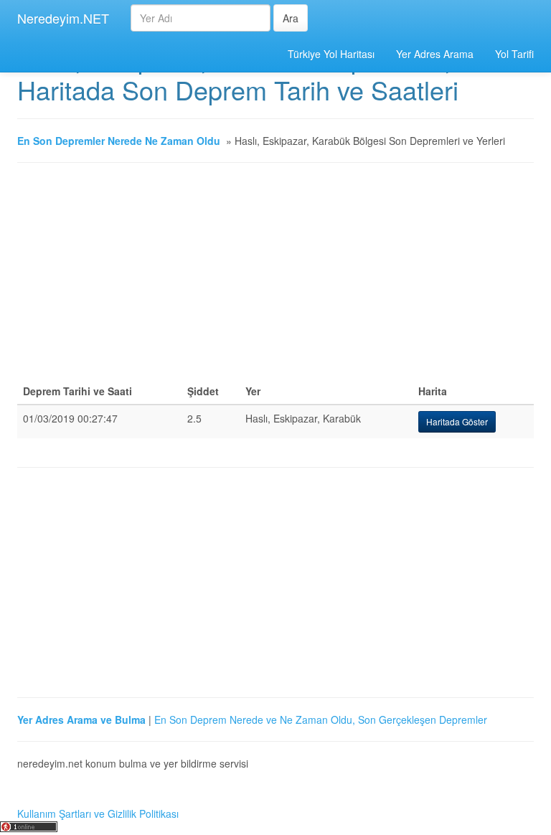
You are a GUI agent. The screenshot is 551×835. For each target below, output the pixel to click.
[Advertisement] (275, 277)
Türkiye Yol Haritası (331, 54)
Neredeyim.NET (63, 18)
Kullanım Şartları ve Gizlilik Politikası (98, 813)
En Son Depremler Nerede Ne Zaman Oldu (118, 140)
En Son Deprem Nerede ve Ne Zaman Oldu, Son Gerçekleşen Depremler (320, 719)
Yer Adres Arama (435, 54)
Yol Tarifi (514, 54)
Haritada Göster (457, 421)
